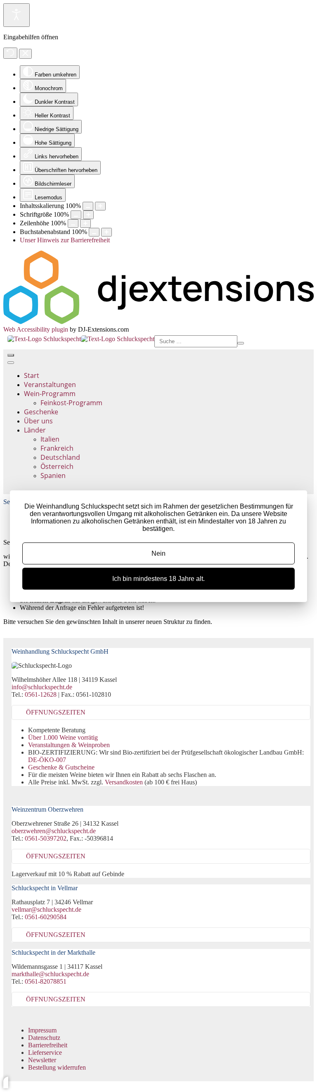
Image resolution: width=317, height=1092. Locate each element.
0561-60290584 (45, 916)
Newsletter (42, 1059)
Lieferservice (45, 1052)
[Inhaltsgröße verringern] (88, 206)
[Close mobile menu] (10, 362)
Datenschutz (44, 1037)
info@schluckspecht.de (42, 687)
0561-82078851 (45, 981)
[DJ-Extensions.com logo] (158, 321)
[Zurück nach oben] (5, 1082)
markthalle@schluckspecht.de (50, 973)
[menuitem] (31, 375)
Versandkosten (124, 782)
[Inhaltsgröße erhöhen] (100, 206)
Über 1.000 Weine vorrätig (63, 737)
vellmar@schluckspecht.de (46, 909)
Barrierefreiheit (47, 1045)
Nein (158, 553)
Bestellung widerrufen (57, 1067)
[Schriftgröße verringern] (76, 214)
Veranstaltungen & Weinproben (69, 744)
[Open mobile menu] (10, 355)
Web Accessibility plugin (35, 329)
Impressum (42, 1030)
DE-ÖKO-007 (47, 759)
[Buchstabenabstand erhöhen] (106, 232)
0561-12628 (41, 694)
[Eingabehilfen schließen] (25, 54)
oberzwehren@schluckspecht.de (54, 830)
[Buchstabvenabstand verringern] (94, 232)
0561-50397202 (45, 838)
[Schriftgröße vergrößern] (88, 214)
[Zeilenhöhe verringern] (73, 223)
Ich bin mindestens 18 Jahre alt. (158, 578)
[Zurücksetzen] (10, 53)
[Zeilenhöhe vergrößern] (85, 223)
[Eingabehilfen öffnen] (16, 15)
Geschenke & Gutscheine (61, 767)
